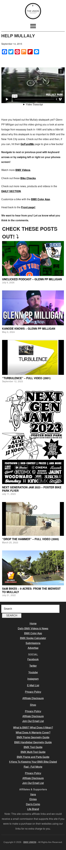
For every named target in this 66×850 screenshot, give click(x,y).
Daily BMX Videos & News (33, 628)
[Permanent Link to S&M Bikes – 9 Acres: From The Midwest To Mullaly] (33, 567)
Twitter (33, 665)
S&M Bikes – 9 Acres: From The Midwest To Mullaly (31, 590)
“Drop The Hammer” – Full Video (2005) (30, 539)
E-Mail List (33, 685)
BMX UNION (33, 11)
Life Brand (33, 809)
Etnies (33, 799)
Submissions (33, 643)
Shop (33, 705)
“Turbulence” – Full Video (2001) (26, 378)
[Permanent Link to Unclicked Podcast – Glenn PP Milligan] (33, 258)
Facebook (33, 659)
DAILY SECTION (11, 191)
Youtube (33, 672)
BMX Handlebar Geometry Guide (33, 742)
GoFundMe (27, 144)
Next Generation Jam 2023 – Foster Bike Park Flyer (31, 488)
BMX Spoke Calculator (33, 638)
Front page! (28, 207)
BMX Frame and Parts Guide (33, 757)
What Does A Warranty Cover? (33, 732)
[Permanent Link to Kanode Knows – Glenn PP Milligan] (33, 307)
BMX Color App (40, 199)
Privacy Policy (33, 692)
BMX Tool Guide (33, 747)
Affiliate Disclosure (33, 698)
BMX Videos (22, 170)
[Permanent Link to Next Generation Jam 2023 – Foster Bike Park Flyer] (33, 436)
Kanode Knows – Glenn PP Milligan (28, 328)
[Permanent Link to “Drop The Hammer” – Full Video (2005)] (33, 519)
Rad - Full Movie (33, 766)
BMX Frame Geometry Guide (33, 737)
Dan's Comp (33, 804)
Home (33, 623)
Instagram (33, 679)
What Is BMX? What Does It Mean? (33, 727)
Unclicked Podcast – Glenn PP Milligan (32, 279)
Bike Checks (28, 178)
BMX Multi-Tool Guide (33, 752)
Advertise (33, 648)
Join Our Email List (33, 721)
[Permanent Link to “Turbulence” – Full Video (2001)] (33, 357)
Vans (33, 794)
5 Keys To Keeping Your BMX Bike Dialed (33, 761)
